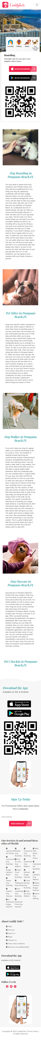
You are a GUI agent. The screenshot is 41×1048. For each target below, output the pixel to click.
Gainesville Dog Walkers (28, 864)
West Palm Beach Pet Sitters (36, 853)
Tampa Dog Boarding (9, 882)
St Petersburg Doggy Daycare (10, 903)
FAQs (10, 926)
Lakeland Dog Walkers (36, 877)
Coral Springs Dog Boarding (27, 884)
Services (11, 930)
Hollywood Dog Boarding (28, 853)
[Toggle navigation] (37, 5)
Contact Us (12, 940)
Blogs (10, 937)
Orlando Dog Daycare (9, 893)
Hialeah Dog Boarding (18, 853)
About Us (11, 933)
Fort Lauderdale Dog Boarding (19, 892)
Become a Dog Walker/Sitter (18, 947)
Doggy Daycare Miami (9, 872)
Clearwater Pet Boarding (37, 866)
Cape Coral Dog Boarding (18, 873)
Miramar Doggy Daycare (27, 874)
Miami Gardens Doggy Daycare (36, 886)
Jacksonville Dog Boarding (10, 861)
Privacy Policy (32, 1031)
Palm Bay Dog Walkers (27, 893)
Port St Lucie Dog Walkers (18, 862)
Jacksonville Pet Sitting (10, 852)
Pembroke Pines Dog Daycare (19, 904)
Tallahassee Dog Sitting (19, 884)
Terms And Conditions (16, 944)
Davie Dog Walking (36, 896)
